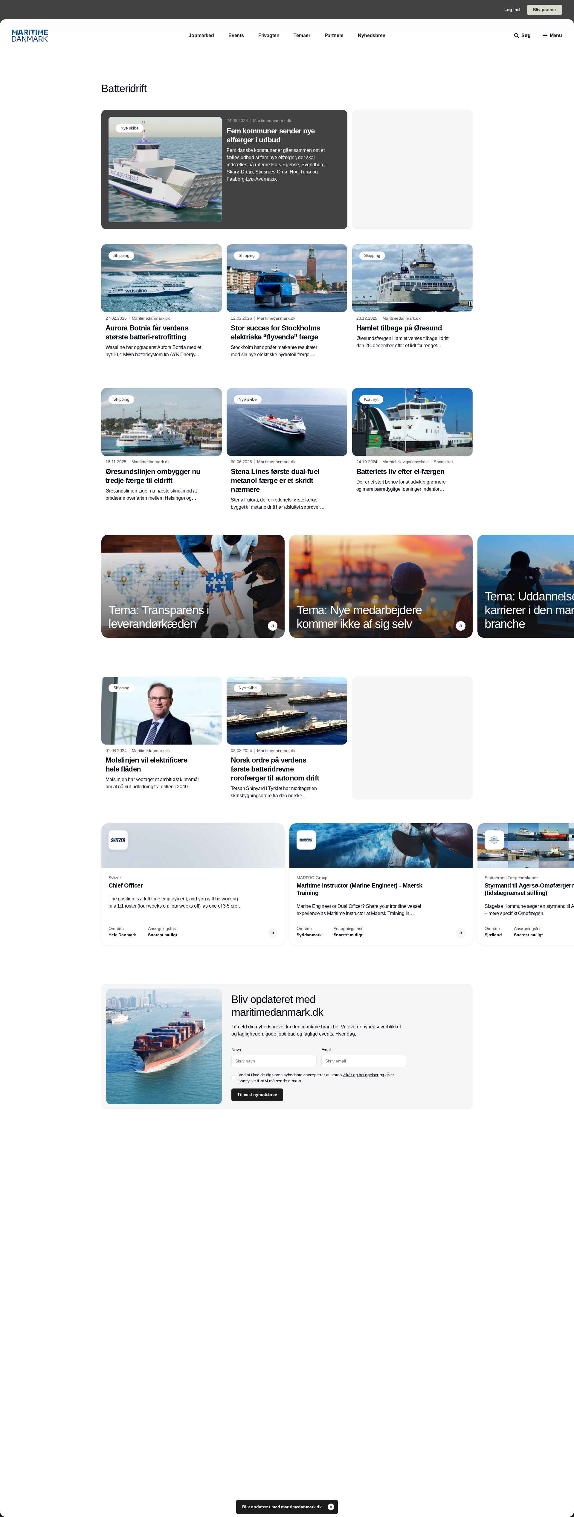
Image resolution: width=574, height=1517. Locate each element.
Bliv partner (544, 9)
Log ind (512, 9)
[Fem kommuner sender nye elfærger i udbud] (224, 169)
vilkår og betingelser (360, 1074)
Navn (236, 1049)
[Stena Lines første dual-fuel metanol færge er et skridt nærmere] (287, 449)
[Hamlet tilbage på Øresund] (412, 296)
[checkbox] (233, 1077)
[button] (272, 626)
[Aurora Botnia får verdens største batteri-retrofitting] (161, 301)
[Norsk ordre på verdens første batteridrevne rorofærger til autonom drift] (287, 738)
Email (326, 1049)
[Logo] (30, 36)
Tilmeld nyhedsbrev (257, 1094)
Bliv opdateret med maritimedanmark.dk (282, 1506)
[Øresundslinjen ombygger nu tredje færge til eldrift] (161, 445)
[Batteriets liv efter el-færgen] (412, 440)
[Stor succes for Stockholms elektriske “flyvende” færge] (287, 301)
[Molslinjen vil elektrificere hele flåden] (161, 733)
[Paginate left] (106, 586)
